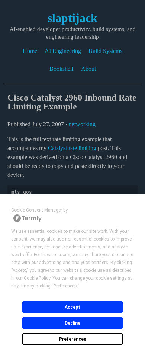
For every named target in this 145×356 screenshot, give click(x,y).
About (88, 69)
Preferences (72, 339)
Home (30, 51)
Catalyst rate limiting (72, 148)
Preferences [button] (65, 286)
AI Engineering (63, 51)
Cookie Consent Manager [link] (36, 210)
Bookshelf (61, 69)
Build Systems (105, 51)
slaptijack (72, 18)
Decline (72, 323)
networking (82, 124)
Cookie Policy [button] (37, 278)
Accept (72, 307)
